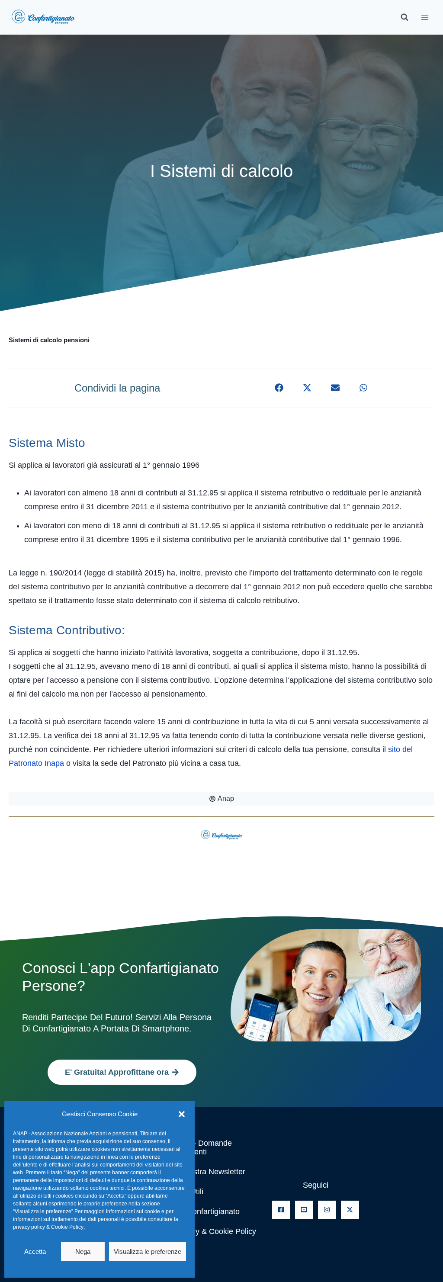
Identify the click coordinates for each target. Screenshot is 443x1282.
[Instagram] (327, 1210)
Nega (82, 1251)
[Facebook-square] (281, 1210)
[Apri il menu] (425, 17)
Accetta (35, 1251)
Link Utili (188, 1191)
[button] (181, 1114)
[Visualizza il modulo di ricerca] (404, 17)
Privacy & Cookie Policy (215, 1231)
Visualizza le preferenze (147, 1251)
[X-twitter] (350, 1210)
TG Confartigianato (207, 1211)
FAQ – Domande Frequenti (203, 1147)
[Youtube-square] (304, 1210)
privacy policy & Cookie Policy (48, 1227)
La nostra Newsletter (209, 1171)
